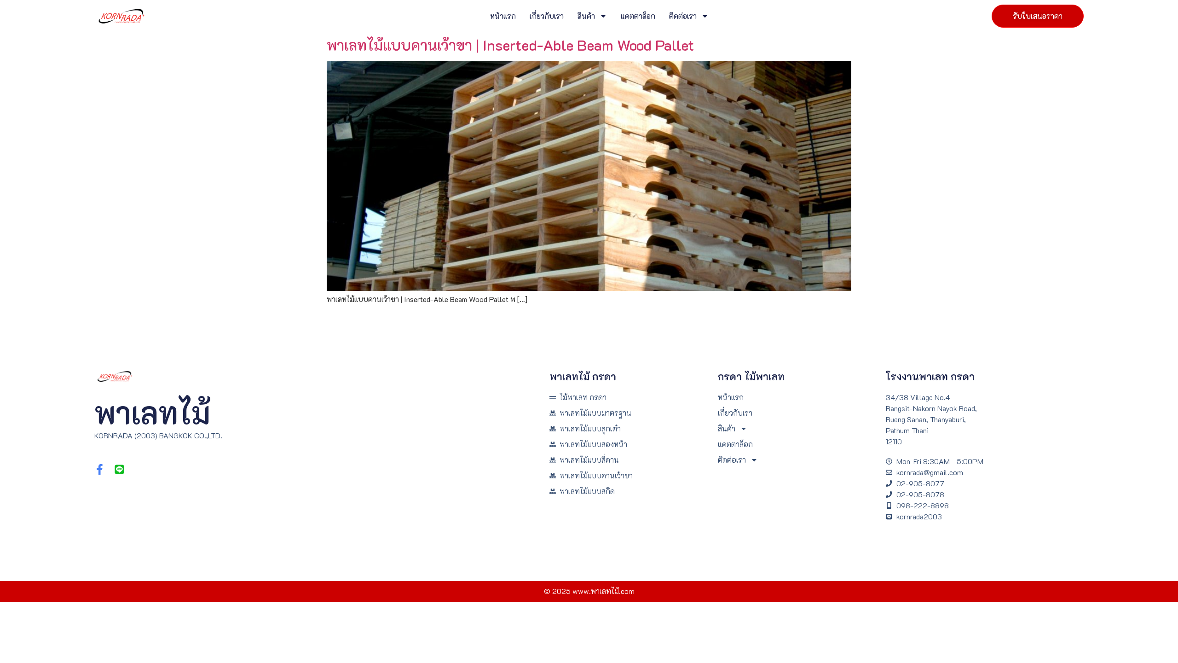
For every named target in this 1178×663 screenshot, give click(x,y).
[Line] (119, 469)
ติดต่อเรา (683, 16)
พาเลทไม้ (152, 412)
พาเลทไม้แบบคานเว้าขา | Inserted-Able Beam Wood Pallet (510, 44)
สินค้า (586, 16)
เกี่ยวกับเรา (547, 16)
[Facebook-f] (99, 469)
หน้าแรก (503, 16)
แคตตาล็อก (638, 16)
